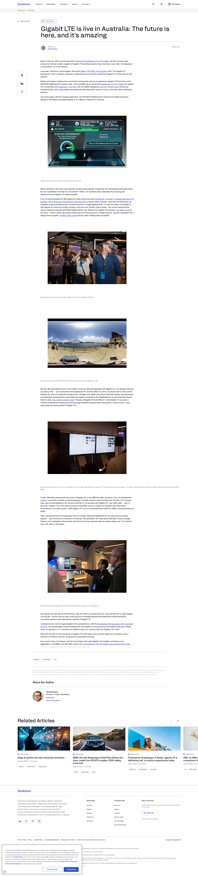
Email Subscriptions (120, 825)
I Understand (71, 869)
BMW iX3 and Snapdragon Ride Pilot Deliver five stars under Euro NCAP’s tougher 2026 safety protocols (98, 760)
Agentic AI (132, 769)
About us (117, 805)
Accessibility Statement (51, 840)
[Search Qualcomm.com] (153, 4)
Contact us (90, 817)
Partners (89, 813)
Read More (50, 698)
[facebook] (22, 75)
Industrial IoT (31, 766)
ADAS (76, 772)
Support (89, 809)
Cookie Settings (52, 869)
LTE (55, 659)
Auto (93, 772)
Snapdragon (47, 659)
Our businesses (119, 821)
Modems (36, 659)
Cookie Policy (38, 840)
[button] (91, 840)
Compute (153, 769)
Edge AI (21, 766)
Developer (90, 821)
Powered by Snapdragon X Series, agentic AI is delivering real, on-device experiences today (152, 759)
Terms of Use (22, 840)
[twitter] (22, 92)
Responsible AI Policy (68, 840)
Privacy (30, 840)
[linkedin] (22, 83)
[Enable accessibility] (4, 872)
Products (89, 805)
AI (185, 769)
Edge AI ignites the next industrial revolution (41, 757)
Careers (116, 809)
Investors (117, 813)
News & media (118, 817)
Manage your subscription (150, 819)
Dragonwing (42, 766)
